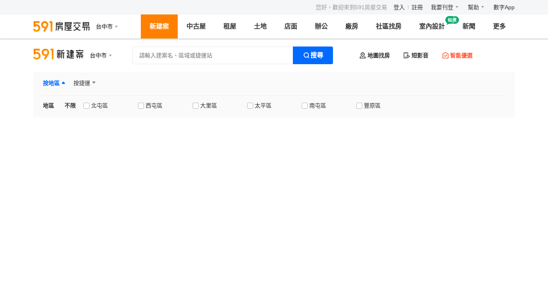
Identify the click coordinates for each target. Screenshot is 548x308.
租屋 (229, 26)
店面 (290, 26)
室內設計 (432, 26)
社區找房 (389, 26)
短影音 (420, 55)
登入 (399, 7)
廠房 (351, 26)
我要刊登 (442, 7)
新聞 (469, 26)
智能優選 (461, 55)
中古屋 (196, 26)
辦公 (321, 26)
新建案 (159, 26)
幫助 (473, 7)
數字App (504, 7)
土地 (260, 26)
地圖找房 (378, 55)
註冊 (417, 7)
